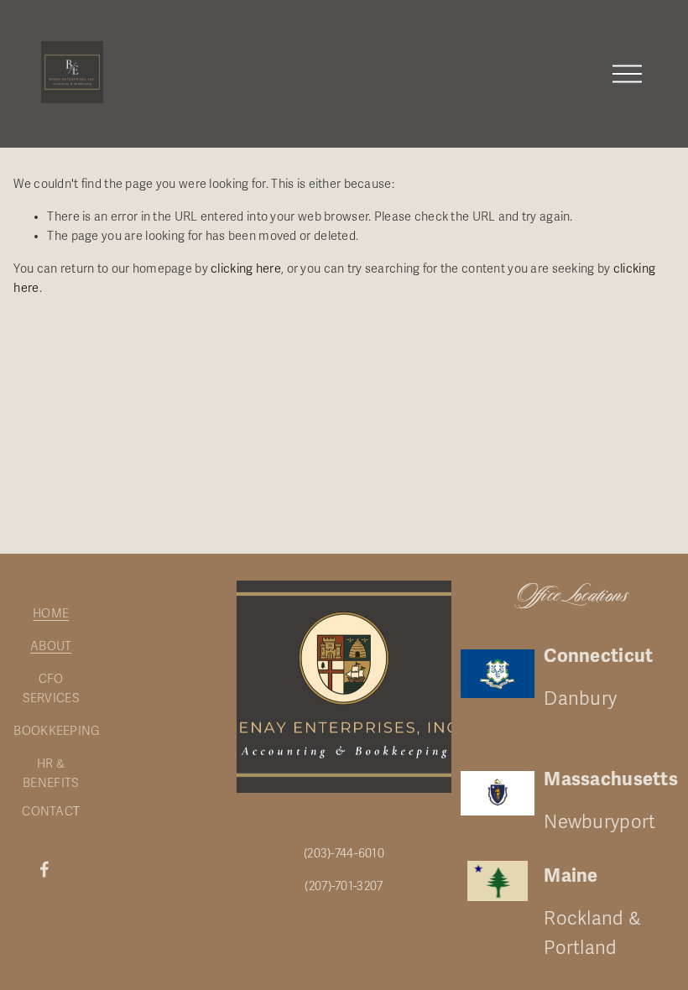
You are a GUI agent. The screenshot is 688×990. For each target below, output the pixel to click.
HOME (51, 614)
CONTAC (47, 812)
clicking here (246, 269)
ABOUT (50, 646)
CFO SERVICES (51, 689)
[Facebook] (44, 869)
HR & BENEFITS (51, 773)
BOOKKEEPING (56, 731)
